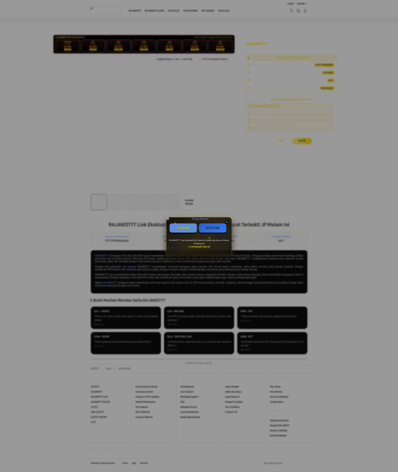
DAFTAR (213, 228)
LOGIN (183, 228)
